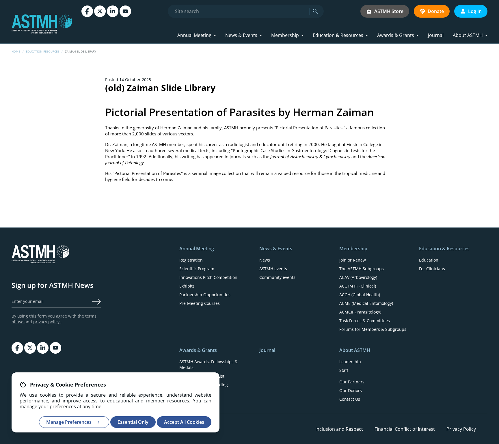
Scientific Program (196, 268)
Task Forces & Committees (364, 320)
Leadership (350, 361)
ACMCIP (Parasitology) (360, 312)
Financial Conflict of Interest (405, 429)
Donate (436, 11)
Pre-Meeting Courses (199, 303)
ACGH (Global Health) (359, 294)
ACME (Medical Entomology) (366, 303)
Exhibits (187, 286)
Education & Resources (338, 35)
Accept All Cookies (184, 422)
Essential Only (133, 422)
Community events (277, 277)
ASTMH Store (388, 11)
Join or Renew (352, 260)
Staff (343, 370)
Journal (436, 35)
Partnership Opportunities (204, 294)
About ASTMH (468, 35)
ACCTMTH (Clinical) (357, 286)
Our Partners (351, 382)
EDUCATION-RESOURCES (42, 51)
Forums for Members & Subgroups (372, 329)
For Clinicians (432, 268)
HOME (16, 51)
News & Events (241, 35)
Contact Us (349, 399)
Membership (285, 35)
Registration (191, 260)
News (264, 260)
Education (428, 260)
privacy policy (47, 321)
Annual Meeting (194, 35)
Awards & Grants (395, 35)
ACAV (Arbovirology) (358, 277)
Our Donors (350, 390)
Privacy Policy (461, 429)
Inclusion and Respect (339, 429)
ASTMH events (273, 268)
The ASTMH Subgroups (361, 268)
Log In (475, 11)
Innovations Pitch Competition (208, 277)
